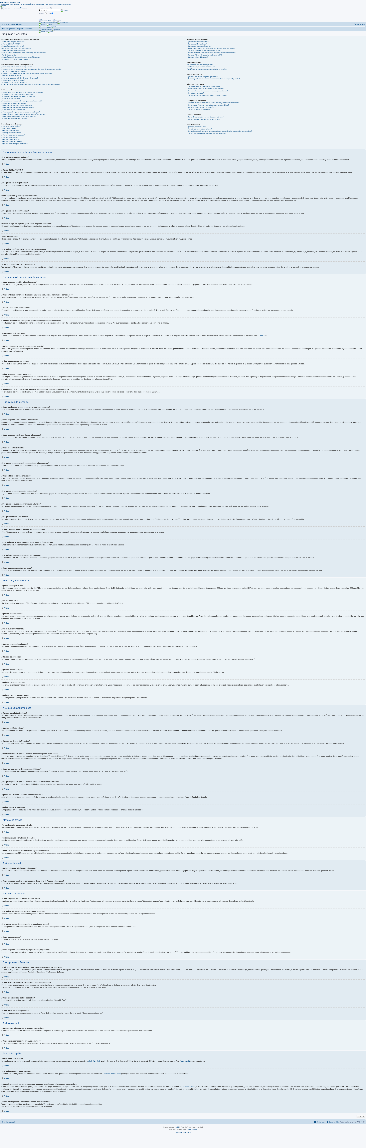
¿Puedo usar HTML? (8, 128)
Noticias (48, 27)
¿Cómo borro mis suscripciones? (198, 109)
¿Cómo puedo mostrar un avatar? (13, 80)
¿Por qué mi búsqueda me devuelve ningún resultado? (205, 88)
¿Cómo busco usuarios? (195, 93)
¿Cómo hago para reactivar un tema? (14, 118)
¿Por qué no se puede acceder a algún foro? (16, 105)
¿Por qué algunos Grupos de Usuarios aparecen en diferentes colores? (211, 53)
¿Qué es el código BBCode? (11, 126)
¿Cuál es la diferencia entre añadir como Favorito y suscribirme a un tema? (213, 103)
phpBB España (192, 1129)
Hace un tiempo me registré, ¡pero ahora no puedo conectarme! (23, 53)
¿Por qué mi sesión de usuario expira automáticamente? (20, 57)
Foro (45, 25)
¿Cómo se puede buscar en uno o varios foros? (203, 86)
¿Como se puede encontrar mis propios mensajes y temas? (207, 95)
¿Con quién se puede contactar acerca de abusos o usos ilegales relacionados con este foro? (219, 131)
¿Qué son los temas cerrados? (12, 141)
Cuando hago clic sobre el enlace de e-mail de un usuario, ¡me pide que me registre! (30, 84)
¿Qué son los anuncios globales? (13, 135)
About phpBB (185, 1061)
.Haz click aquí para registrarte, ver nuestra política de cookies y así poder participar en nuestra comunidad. (35, 3)
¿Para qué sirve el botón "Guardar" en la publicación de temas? (23, 114)
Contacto (50, 20)
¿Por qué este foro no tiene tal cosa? (199, 129)
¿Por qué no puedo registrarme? (12, 46)
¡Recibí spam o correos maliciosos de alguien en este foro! (207, 69)
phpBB (262, 336)
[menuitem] (19, 24)
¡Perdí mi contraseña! (8, 55)
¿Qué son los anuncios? (9, 137)
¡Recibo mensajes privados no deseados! (201, 67)
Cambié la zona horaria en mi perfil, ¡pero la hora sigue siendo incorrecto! (26, 73)
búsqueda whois (189, 1087)
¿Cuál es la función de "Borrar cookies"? (15, 59)
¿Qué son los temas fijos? (10, 139)
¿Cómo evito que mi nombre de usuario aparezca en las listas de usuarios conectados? (31, 69)
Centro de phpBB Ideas (112, 1074)
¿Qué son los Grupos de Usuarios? (199, 46)
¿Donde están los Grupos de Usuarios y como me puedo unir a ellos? (211, 48)
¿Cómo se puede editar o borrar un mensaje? (17, 94)
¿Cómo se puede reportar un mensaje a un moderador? (20, 112)
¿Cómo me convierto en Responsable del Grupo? (204, 50)
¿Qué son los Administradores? (197, 41)
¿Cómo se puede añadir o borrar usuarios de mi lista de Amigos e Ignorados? (213, 79)
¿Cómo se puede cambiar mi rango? (14, 82)
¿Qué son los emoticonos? (10, 130)
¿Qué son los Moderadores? (197, 44)
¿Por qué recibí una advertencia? (13, 110)
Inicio (46, 31)
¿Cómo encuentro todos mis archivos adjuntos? (203, 119)
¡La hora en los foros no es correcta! (14, 71)
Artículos (49, 29)
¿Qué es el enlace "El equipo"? (197, 57)
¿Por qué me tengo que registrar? (13, 41)
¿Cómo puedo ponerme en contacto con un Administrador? (207, 133)
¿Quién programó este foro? (196, 127)
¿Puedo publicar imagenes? (11, 133)
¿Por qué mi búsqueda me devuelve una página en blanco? (207, 91)
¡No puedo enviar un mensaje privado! (200, 65)
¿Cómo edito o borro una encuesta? (13, 103)
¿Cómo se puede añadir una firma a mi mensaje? (18, 96)
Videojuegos (53, 22)
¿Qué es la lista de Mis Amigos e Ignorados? (202, 77)
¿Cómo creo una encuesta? (11, 99)
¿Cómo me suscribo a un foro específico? (201, 107)
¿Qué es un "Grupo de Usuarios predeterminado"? (204, 55)
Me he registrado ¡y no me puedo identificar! (16, 48)
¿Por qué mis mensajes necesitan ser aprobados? (18, 116)
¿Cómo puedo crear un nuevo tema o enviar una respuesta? (22, 92)
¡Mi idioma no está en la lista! (11, 76)
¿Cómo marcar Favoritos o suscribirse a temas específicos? (208, 105)
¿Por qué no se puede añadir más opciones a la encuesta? (21, 101)
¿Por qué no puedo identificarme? (13, 50)
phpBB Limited (94, 1061)
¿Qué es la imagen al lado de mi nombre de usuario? (19, 78)
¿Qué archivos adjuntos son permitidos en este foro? (205, 117)
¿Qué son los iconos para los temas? (14, 144)
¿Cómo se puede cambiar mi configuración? (16, 67)
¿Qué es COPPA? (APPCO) (11, 44)
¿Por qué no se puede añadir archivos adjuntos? (18, 107)
